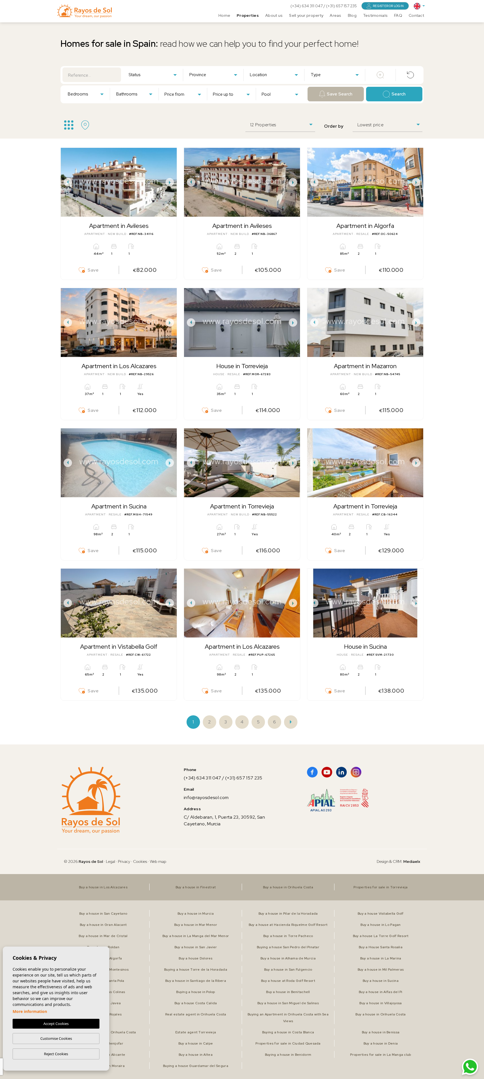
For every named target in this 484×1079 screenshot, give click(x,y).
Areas (335, 15)
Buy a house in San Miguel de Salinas (288, 1003)
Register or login (388, 6)
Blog (352, 15)
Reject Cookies (56, 1053)
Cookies (140, 861)
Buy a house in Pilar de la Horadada (288, 913)
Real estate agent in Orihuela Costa (195, 1014)
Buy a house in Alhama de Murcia (288, 958)
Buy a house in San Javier (195, 947)
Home (224, 15)
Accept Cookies (56, 1023)
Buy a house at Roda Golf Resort (288, 980)
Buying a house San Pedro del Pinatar (288, 947)
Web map (158, 861)
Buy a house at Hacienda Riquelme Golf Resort (288, 924)
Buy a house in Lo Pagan (380, 924)
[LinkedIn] (341, 772)
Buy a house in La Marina (380, 958)
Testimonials (375, 15)
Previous (66, 182)
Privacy (124, 861)
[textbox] (154, 75)
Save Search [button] (339, 94)
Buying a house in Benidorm (288, 1054)
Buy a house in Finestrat (196, 887)
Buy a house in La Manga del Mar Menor (195, 936)
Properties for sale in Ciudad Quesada (287, 1043)
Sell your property (306, 15)
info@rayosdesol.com (206, 797)
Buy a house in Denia (381, 1043)
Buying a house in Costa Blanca (288, 1032)
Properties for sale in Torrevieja (380, 887)
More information (30, 1011)
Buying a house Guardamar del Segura (195, 1066)
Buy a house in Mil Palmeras (381, 969)
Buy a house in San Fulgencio (288, 969)
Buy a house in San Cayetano (103, 913)
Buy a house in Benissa (380, 1032)
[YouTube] (327, 772)
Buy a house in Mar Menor (195, 924)
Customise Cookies (56, 1038)
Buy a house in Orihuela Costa (288, 887)
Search (399, 94)
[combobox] (152, 74)
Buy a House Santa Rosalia (380, 947)
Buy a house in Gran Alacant (103, 924)
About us (274, 15)
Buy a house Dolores (195, 958)
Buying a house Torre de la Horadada (195, 969)
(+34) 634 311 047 (307, 5)
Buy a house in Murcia (196, 913)
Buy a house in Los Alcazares (103, 887)
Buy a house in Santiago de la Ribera (195, 980)
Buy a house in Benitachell (288, 992)
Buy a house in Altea (196, 1054)
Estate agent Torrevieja (195, 1032)
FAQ (398, 15)
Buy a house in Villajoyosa (380, 1003)
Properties (248, 15)
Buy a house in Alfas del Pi (380, 992)
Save (93, 270)
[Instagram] (356, 772)
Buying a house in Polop (195, 992)
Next (171, 182)
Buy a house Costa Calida (195, 1003)
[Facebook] (312, 772)
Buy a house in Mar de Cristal (103, 936)
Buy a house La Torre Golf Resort (381, 936)
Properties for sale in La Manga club (380, 1054)
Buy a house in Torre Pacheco (288, 936)
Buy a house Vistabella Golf (381, 913)
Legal (111, 861)
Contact (416, 15)
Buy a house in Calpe (195, 1043)
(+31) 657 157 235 (341, 5)
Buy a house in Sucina (381, 980)
